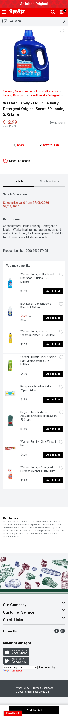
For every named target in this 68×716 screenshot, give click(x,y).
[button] (53, 12)
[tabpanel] (34, 339)
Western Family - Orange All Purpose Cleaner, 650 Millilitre (37, 469)
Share (21, 145)
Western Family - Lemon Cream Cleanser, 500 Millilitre (37, 333)
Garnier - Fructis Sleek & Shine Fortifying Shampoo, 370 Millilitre (38, 360)
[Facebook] (56, 632)
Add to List (53, 291)
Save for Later (52, 145)
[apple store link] (16, 655)
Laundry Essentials (47, 91)
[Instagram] (62, 632)
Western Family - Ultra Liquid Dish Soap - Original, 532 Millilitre (37, 278)
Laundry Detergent (14, 95)
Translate (16, 671)
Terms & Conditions (43, 688)
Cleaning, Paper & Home (17, 91)
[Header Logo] (16, 12)
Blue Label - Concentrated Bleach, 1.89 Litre (36, 305)
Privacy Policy (22, 688)
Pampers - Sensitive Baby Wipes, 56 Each (36, 388)
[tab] (18, 182)
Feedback (13, 713)
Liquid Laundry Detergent (45, 95)
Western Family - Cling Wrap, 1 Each (38, 443)
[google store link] (16, 663)
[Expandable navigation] (4, 12)
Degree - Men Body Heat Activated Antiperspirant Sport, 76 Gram (38, 416)
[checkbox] (62, 31)
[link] (49, 145)
